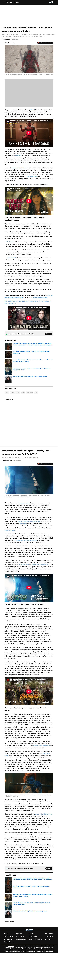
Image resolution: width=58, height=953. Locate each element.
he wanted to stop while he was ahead (25, 540)
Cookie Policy (8, 939)
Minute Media (11, 946)
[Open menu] (4, 2)
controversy (23, 524)
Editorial (11, 921)
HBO (18, 392)
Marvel (32, 110)
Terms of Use (49, 936)
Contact (31, 933)
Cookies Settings (9, 942)
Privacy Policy (33, 936)
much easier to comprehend (41, 745)
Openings (19, 933)
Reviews (12, 392)
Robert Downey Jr (10, 530)
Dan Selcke (6, 39)
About (5, 933)
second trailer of (43, 814)
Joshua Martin (8, 460)
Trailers (23, 392)
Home (6, 399)
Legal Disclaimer (21, 939)
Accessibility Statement (36, 939)
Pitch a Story (20, 936)
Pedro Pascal (30, 392)
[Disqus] (32, 421)
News (36, 392)
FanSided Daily (8, 936)
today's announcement (18, 168)
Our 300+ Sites (49, 933)
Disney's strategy (32, 176)
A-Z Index (48, 939)
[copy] (14, 43)
